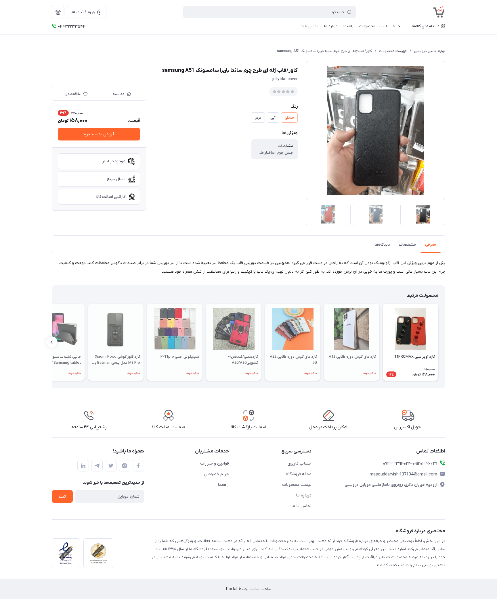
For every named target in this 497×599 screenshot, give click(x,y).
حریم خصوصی (216, 474)
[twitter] (110, 465)
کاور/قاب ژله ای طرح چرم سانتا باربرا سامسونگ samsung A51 (324, 51)
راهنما (223, 485)
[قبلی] (445, 342)
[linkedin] (83, 465)
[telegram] (97, 465)
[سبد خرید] (58, 12)
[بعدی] (52, 342)
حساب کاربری (299, 463)
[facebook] (138, 465)
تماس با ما (301, 506)
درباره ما (303, 495)
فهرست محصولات (393, 51)
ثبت (62, 496)
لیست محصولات (296, 485)
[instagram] (124, 465)
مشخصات (407, 244)
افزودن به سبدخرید (99, 134)
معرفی (430, 244)
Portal (231, 589)
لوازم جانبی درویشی (429, 51)
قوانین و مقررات (214, 463)
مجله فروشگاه (298, 474)
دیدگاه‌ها (382, 244)
